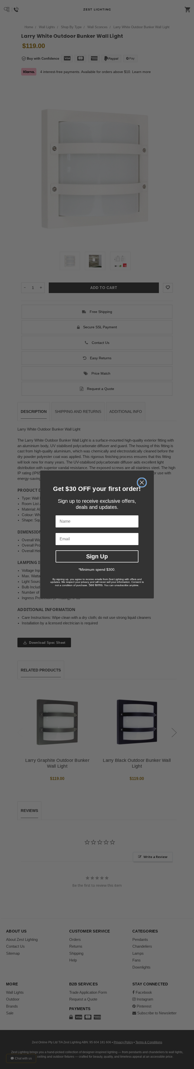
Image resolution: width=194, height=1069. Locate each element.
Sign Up (97, 556)
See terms (96, 585)
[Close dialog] (141, 482)
